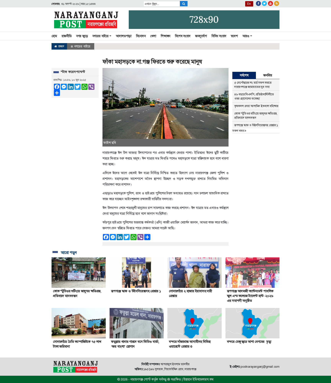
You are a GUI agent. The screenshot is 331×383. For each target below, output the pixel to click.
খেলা (153, 36)
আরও (246, 36)
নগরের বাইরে (81, 46)
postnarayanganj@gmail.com (260, 367)
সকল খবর (238, 131)
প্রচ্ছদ (60, 46)
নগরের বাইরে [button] (101, 36)
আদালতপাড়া (123, 36)
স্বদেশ (234, 36)
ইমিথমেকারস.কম (203, 379)
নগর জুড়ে (82, 36)
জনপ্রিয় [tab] (267, 75)
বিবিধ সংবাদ (218, 36)
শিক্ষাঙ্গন (165, 36)
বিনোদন (141, 36)
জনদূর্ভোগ (201, 36)
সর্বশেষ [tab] (244, 75)
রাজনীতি (67, 36)
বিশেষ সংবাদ (183, 36)
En (249, 4)
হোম (54, 36)
